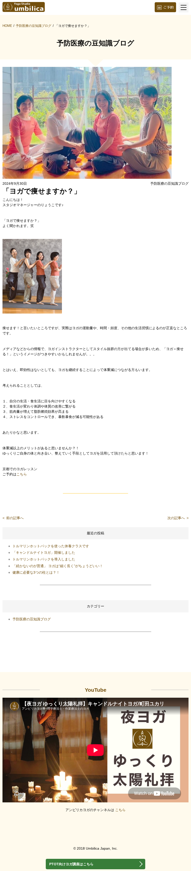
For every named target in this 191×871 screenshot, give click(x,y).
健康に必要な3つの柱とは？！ (36, 572)
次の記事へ (178, 518)
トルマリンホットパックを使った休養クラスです (50, 546)
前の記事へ (13, 518)
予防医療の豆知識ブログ (33, 26)
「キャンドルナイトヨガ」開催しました (43, 552)
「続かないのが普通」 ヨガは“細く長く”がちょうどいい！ (57, 566)
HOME (7, 26)
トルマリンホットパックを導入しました (43, 559)
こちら (21, 474)
